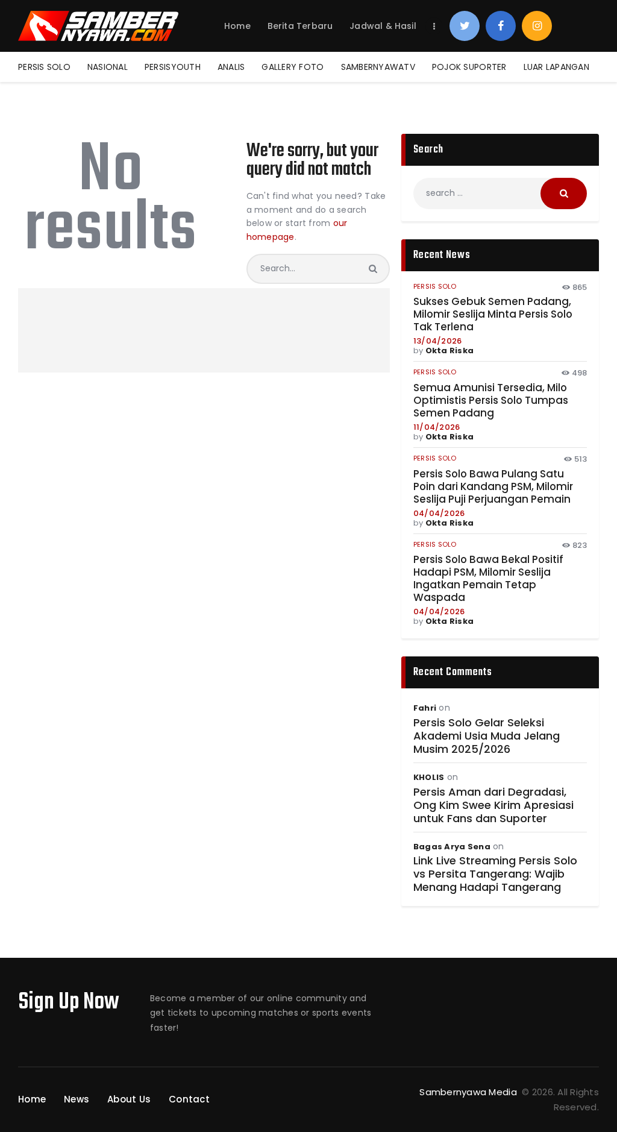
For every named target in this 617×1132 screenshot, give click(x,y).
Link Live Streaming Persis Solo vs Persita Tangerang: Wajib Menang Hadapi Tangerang (495, 874)
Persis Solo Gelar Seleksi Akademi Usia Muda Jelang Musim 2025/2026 (486, 736)
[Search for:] (500, 193)
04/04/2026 (439, 513)
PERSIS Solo (435, 286)
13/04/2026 (437, 341)
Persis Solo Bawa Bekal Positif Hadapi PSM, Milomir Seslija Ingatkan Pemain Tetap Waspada (488, 578)
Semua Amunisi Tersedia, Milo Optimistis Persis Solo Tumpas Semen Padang (490, 401)
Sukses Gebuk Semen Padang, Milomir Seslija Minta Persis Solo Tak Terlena (492, 314)
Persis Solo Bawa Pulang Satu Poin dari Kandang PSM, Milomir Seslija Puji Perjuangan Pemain (493, 487)
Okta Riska (449, 350)
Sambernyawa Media (469, 1092)
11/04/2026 (436, 427)
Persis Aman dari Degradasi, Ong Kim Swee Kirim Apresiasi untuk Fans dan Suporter (493, 805)
